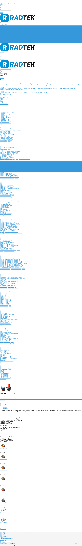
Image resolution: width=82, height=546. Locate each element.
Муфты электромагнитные (55, 85)
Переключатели (53, 84)
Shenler (1, 99)
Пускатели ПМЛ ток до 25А (5, 301)
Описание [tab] (5, 407)
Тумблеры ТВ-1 (10, 89)
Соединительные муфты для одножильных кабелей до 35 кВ (12, 271)
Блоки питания (34, 84)
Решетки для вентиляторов (5, 382)
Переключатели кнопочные (20, 88)
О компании (2, 0)
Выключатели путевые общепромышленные (9, 175)
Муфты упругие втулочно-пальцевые (7, 283)
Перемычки (2, 217)
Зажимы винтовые (4, 352)
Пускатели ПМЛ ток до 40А (5, 302)
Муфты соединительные (5, 316)
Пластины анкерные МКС (5, 193)
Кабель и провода (65, 82)
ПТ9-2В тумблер (3, 459)
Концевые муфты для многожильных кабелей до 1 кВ (10, 259)
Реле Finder (2, 532)
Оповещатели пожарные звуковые (7, 244)
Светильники (19, 82)
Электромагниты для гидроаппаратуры (8, 287)
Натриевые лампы (4, 274)
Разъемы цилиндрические (5, 144)
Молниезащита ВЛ (4, 211)
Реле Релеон (2, 533)
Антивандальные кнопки (21, 89)
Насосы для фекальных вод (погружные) (8, 344)
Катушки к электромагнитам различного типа (9, 281)
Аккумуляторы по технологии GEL (7, 199)
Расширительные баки (4, 348)
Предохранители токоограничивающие (8, 367)
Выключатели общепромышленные (7, 174)
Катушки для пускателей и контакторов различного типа (11, 312)
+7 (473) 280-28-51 (3, 24)
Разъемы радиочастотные (5, 146)
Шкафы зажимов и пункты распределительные (9, 229)
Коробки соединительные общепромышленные (10, 224)
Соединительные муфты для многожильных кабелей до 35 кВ (12, 269)
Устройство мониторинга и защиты (7, 107)
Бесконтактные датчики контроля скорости (9, 152)
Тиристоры (9, 82)
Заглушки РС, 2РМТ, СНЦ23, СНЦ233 (7, 147)
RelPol (1, 101)
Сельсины (2, 284)
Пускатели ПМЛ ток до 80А (5, 304)
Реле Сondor (2, 535)
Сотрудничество (3, 41)
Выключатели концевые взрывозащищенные (9, 178)
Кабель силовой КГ (4, 335)
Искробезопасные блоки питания (7, 253)
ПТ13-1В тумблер (3, 491)
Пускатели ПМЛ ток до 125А (5, 305)
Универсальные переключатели (6, 162)
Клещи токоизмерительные (5, 369)
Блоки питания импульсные (5, 252)
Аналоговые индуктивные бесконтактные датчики (10, 151)
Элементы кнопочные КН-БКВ (6, 240)
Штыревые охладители (5, 132)
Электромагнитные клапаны (6, 286)
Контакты (2, 42)
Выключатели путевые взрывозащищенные (9, 176)
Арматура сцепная (4, 212)
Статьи (1, 2)
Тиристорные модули (4, 119)
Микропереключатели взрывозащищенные (9, 237)
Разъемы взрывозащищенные (6, 148)
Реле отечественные (4, 104)
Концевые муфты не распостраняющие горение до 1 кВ (11, 264)
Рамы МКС (2, 191)
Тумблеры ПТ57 (38, 92)
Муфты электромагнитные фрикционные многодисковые (11, 277)
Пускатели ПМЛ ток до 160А (5, 306)
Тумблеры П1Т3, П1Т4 (4, 92)
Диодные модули (3, 109)
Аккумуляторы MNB (4, 203)
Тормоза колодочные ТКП (5, 377)
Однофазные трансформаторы (6, 137)
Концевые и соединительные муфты (29, 82)
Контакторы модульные (5, 308)
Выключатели (14, 82)
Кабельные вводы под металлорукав (7, 185)
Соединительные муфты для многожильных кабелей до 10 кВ (12, 268)
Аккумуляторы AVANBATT (5, 202)
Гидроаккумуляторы (4, 347)
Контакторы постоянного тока (6, 309)
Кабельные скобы (3, 318)
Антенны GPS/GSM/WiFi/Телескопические (8, 358)
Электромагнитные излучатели (6, 361)
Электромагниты (51, 82)
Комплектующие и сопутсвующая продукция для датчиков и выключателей (15, 159)
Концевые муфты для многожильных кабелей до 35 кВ (11, 262)
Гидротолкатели (3, 280)
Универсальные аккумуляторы (6, 197)
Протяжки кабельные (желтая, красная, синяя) (9, 338)
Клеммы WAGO (3, 354)
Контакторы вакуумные (5, 311)
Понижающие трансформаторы (6, 139)
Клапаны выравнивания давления (7, 194)
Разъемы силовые (4, 145)
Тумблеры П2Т (26, 92)
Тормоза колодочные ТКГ (5, 376)
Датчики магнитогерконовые (6, 155)
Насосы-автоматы (3, 341)
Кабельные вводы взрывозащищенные (8, 182)
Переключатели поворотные (42, 88)
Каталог (2, 35)
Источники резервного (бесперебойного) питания (10, 250)
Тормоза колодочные (51, 83)
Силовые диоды (3, 82)
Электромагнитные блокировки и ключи (8, 285)
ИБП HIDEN (2, 208)
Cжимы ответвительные (5, 350)
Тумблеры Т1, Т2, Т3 (44, 92)
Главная (2, 36)
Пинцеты (2, 372)
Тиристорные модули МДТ (5, 120)
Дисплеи (48, 85)
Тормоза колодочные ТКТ (5, 378)
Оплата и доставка (4, 1)
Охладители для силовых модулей (7, 134)
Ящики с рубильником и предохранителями (9, 232)
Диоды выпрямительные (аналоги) (7, 112)
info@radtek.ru (3, 4)
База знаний (2, 39)
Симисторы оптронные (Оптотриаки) (7, 128)
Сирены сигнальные (4, 243)
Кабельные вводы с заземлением (7, 186)
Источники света (44, 82)
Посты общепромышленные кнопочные (8, 235)
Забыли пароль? (3, 10)
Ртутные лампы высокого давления (7, 275)
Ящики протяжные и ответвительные (7, 230)
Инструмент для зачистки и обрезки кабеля (9, 333)
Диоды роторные (3, 115)
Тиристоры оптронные (4, 126)
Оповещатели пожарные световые (7, 246)
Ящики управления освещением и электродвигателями (11, 233)
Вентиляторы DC (3, 381)
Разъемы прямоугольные (5, 149)
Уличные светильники (4, 321)
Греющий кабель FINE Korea (5, 332)
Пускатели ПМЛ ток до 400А (5, 307)
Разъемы (8, 84)
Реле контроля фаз (4, 536)
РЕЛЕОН (2, 100)
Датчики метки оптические (5, 156)
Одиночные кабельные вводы (6, 190)
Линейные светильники (5, 323)
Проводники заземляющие (5, 218)
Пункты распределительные (6, 228)
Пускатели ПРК (3, 298)
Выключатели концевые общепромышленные (9, 177)
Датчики (48, 84)
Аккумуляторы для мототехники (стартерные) (9, 201)
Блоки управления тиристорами (6, 129)
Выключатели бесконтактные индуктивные (9, 179)
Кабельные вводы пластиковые (6, 187)
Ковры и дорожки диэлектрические (7, 216)
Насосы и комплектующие (5, 339)
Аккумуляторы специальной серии (7, 200)
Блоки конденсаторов (4, 256)
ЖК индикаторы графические (6, 362)
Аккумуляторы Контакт (5, 207)
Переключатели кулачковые (63, 88)
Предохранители (21, 85)
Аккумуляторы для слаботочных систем (8, 198)
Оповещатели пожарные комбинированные (9, 245)
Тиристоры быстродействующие (6, 127)
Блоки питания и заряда (5, 257)
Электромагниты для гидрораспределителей (9, 288)
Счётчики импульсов (4, 160)
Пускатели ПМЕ (3, 294)
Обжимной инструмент (5, 336)
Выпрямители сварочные (5, 141)
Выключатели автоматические (6, 173)
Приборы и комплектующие (40, 85)
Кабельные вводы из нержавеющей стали (8, 184)
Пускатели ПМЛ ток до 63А (5, 303)
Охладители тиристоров (42, 84)
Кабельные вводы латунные (5, 183)
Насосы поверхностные (5, 340)
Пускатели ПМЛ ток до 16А (5, 300)
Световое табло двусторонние (6, 329)
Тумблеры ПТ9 (32, 92)
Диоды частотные (3, 116)
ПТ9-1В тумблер (3, 448)
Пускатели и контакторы (26, 84)
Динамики (2, 359)
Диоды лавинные (3, 113)
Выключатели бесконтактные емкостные (8, 180)
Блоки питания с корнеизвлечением (7, 254)
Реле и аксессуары (14, 83)
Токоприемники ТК (4, 374)
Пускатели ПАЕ (3, 296)
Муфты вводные (3, 317)
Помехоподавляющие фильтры (6, 106)
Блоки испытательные (4, 255)
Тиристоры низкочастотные (5, 124)
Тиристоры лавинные (4, 122)
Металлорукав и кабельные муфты (71, 84)
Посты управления (7, 83)
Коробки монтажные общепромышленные (8, 227)
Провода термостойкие (5, 337)
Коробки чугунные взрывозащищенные (8, 225)
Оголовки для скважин (4, 346)
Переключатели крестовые (53, 88)
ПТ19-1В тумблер (3, 512)
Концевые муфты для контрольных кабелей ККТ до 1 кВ (11, 266)
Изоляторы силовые (4, 366)
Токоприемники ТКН (4, 375)
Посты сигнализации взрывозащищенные (8, 290)
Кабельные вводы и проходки (16, 84)
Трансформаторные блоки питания (7, 249)
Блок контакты (3, 351)
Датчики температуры (4, 158)
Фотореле (2, 537)
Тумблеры (15, 89)
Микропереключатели (42, 83)
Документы (2, 38)
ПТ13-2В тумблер (3, 502)
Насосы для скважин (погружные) (7, 342)
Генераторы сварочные (5, 142)
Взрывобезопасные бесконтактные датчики (9, 153)
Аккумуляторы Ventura (4, 206)
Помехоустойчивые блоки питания (7, 251)
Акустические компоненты (30, 85)
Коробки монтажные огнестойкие (7, 221)
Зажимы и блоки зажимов (5, 353)
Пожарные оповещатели (60, 83)
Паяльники (2, 371)
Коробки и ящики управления (24, 83)
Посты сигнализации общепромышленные (8, 291)
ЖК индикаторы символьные (6, 363)
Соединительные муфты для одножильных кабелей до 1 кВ (12, 270)
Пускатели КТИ (3, 297)
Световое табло (3, 328)
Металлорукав (3, 315)
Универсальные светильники (6, 322)
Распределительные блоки (5, 356)
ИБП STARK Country (4, 209)
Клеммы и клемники (61, 84)
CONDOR (2, 102)
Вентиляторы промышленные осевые (7, 380)
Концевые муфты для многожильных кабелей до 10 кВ (11, 261)
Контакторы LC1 (3, 313)
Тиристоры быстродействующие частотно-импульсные (11, 130)
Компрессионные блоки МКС (6, 192)
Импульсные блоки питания (6, 248)
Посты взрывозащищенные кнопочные (8, 234)
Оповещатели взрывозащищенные (7, 242)
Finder (1, 98)
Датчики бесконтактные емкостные (7, 154)
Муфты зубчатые (3, 282)
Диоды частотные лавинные (6, 117)
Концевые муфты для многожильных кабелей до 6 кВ (10, 260)
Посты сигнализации (34, 83)
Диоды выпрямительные (5, 111)
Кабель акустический (4, 334)
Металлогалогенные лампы (5, 273)
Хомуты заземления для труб (6, 219)
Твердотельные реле (4, 105)
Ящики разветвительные (5, 231)
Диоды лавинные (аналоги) (5, 114)
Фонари (2, 326)
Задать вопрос (3, 529)
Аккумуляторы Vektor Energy (6, 205)
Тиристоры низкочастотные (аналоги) (7, 125)
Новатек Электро (3, 103)
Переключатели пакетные (31, 88)
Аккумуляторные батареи (13, 85)
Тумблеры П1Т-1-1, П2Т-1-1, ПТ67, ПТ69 (16, 92)
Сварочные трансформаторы (6, 140)
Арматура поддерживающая (6, 213)
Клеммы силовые (3, 355)
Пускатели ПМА (3, 295)
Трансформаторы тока (4, 136)
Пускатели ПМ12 (3, 293)
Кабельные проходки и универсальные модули (9, 188)
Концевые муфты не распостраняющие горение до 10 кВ (11, 265)
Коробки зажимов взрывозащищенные (8, 222)
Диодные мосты (3, 110)
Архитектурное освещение (5, 324)
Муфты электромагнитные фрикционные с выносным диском (12, 278)
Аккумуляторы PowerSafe (5, 204)
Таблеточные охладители (5, 133)
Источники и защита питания (6, 210)
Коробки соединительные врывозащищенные (9, 223)
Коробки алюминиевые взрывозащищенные (9, 226)
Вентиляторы (38, 82)
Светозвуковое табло (4, 330)
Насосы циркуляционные (5, 345)
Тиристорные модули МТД (5, 121)
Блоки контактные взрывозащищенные (8, 239)
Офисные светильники (4, 325)
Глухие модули (3, 189)
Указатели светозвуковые (5, 327)
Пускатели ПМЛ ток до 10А (5, 299)
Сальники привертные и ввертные (7, 195)
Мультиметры (3, 370)
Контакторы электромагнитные (6, 310)
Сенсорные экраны (4, 364)
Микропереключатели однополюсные (8, 238)
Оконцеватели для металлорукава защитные (9, 319)
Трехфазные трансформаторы (6, 138)
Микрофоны (2, 360)
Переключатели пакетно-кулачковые (7, 88)
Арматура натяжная (4, 215)
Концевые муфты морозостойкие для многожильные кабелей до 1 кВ (14, 263)
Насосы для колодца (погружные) (7, 343)
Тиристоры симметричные (5, 123)
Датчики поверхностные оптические (7, 157)
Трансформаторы (58, 82)
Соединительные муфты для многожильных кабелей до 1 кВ (12, 267)
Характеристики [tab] (6, 408)
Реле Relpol (2, 534)
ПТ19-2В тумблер (3, 522)
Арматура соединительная (5, 214)
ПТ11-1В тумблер (3, 470)
